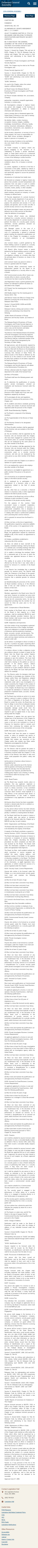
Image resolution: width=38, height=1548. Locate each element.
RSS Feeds (5, 1522)
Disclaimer (5, 1544)
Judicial (4, 1537)
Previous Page (10, 16)
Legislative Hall (9, 1501)
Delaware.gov (6, 1534)
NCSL (3, 1520)
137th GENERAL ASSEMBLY (12, 11)
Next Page (29, 16)
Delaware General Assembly (10, 3)
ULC (3, 1517)
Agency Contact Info (8, 1539)
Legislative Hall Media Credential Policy (14, 1512)
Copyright (4, 1542)
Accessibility (5, 1532)
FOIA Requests (6, 1510)
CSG (3, 1515)
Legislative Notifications (9, 1524)
